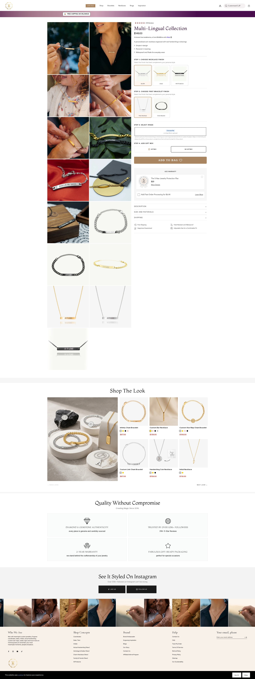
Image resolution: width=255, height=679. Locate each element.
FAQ (173, 640)
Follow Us (142, 589)
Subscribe (244, 637)
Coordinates (77, 637)
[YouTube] (17, 651)
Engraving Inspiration (129, 640)
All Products (77, 662)
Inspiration (142, 6)
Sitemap (174, 658)
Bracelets (110, 6)
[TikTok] (21, 651)
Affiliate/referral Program (131, 654)
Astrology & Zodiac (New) (81, 651)
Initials (75, 644)
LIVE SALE (90, 6)
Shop (101, 6)
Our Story (126, 647)
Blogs (125, 644)
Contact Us (126, 651)
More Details (155, 185)
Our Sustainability (177, 662)
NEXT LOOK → (202, 485)
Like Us (113, 589)
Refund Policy (176, 651)
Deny (246, 675)
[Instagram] (13, 651)
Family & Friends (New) (80, 658)
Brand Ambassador (129, 637)
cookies (20, 675)
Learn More (199, 195)
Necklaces (122, 6)
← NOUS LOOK (53, 485)
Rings (132, 6)
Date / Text (76, 640)
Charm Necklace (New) (80, 654)
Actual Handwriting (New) (81, 647)
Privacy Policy (176, 654)
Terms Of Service (177, 647)
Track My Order (177, 644)
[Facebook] (8, 651)
